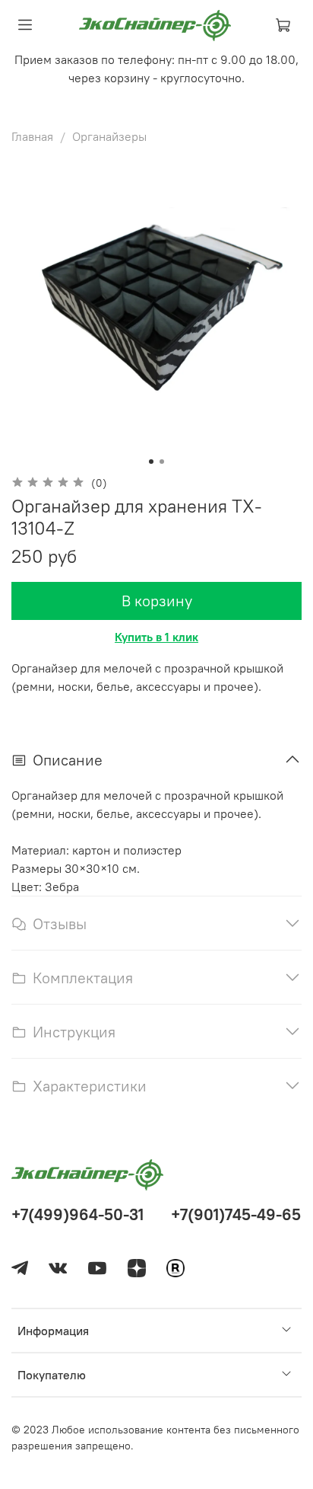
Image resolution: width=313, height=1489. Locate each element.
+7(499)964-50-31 (77, 1214)
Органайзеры (109, 136)
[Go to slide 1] (151, 461)
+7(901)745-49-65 (236, 1214)
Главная (32, 136)
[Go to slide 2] (162, 461)
